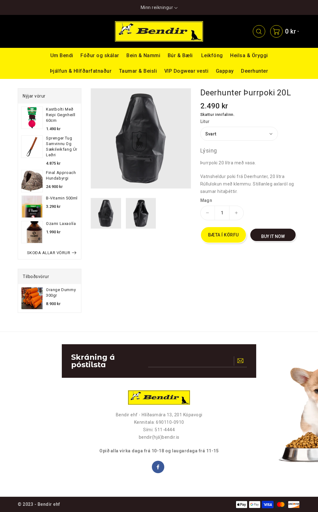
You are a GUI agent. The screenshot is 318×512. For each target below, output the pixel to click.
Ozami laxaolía (61, 223)
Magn (206, 200)
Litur (205, 121)
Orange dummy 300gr (61, 292)
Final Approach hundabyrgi (61, 175)
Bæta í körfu (223, 234)
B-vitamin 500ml (62, 198)
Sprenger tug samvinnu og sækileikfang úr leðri (61, 146)
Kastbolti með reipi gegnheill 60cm (60, 115)
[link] (31, 31)
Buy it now (273, 236)
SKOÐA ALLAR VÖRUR (48, 252)
